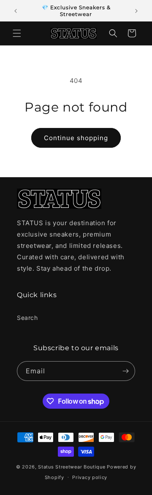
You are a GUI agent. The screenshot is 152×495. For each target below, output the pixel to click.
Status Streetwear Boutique (71, 467)
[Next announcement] (136, 11)
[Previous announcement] (15, 11)
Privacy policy (89, 477)
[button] (17, 33)
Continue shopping (76, 138)
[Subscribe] (125, 371)
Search (27, 317)
